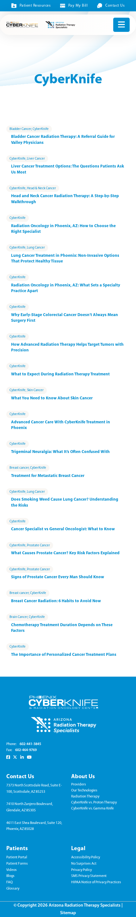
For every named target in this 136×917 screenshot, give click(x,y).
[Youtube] (29, 757)
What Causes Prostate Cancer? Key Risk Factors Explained (65, 553)
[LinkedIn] (22, 757)
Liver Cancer (36, 159)
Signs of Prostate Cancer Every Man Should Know (57, 577)
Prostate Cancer (38, 545)
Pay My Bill (78, 6)
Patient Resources (35, 6)
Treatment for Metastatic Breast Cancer (47, 476)
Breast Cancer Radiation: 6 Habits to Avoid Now (56, 601)
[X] (15, 757)
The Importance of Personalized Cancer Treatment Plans (63, 655)
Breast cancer (19, 468)
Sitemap (68, 913)
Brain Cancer (18, 617)
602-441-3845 (30, 744)
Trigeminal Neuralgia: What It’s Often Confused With (60, 452)
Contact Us (115, 6)
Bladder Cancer (20, 129)
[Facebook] (8, 757)
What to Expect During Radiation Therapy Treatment (60, 374)
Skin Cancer (35, 390)
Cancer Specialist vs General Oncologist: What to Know (63, 529)
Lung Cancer (36, 248)
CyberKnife (41, 129)
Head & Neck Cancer (41, 188)
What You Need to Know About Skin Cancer (52, 398)
